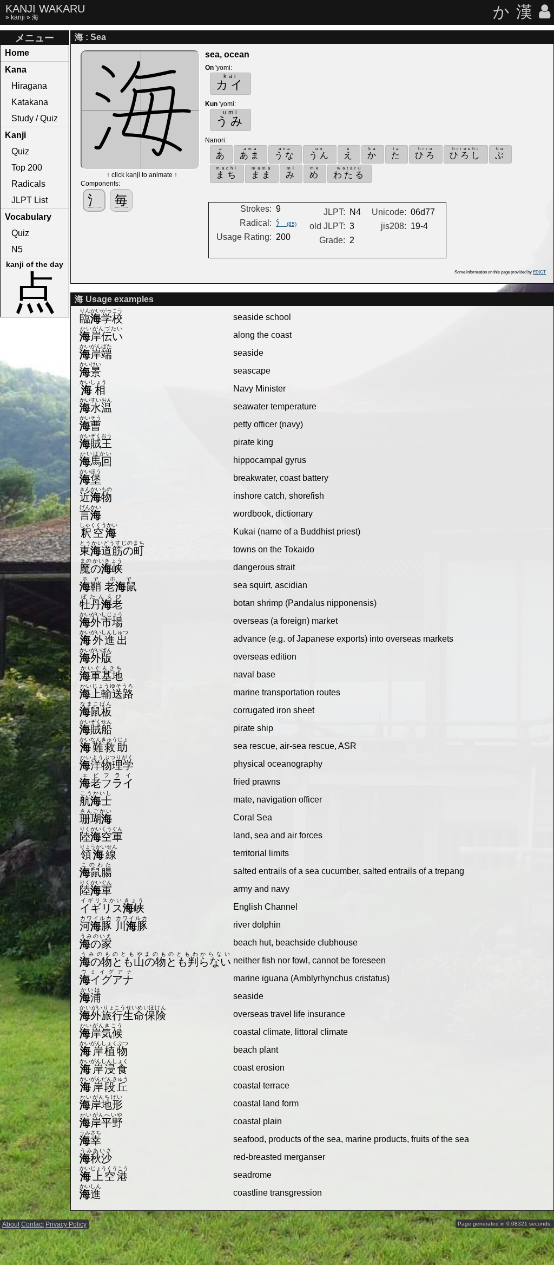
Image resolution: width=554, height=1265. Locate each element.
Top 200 (26, 167)
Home (17, 52)
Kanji (15, 135)
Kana (16, 69)
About (10, 1224)
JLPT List (29, 200)
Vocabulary (28, 216)
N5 (17, 249)
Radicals (28, 183)
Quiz (20, 151)
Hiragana (29, 85)
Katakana (29, 102)
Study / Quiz (34, 118)
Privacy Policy (66, 1224)
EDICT (539, 272)
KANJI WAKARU (45, 9)
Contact (32, 1224)
